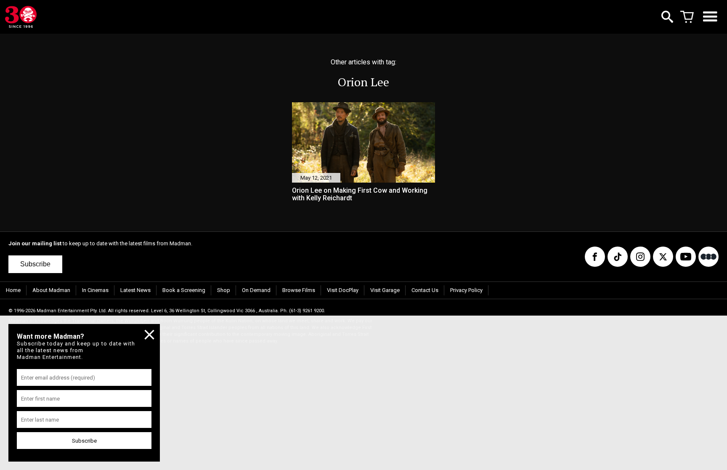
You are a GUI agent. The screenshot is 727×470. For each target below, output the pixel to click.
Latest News (135, 290)
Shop (223, 290)
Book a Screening (183, 290)
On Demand (256, 290)
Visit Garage (385, 290)
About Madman (51, 290)
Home (13, 290)
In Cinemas (95, 290)
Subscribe (35, 264)
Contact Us (424, 290)
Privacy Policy (466, 290)
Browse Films (298, 290)
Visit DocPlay (342, 290)
